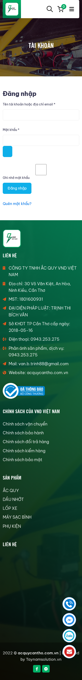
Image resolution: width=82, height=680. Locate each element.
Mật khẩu (15, 130)
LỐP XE (10, 508)
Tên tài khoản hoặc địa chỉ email (33, 104)
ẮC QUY (11, 490)
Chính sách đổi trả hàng (26, 441)
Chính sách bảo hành (23, 432)
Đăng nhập (17, 188)
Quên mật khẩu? (17, 203)
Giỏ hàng (63, 7)
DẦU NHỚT (13, 499)
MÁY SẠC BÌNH (17, 517)
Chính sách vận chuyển (25, 424)
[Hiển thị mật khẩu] (7, 151)
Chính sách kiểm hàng (24, 450)
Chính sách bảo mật (22, 459)
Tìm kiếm (49, 9)
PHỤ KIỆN (12, 526)
